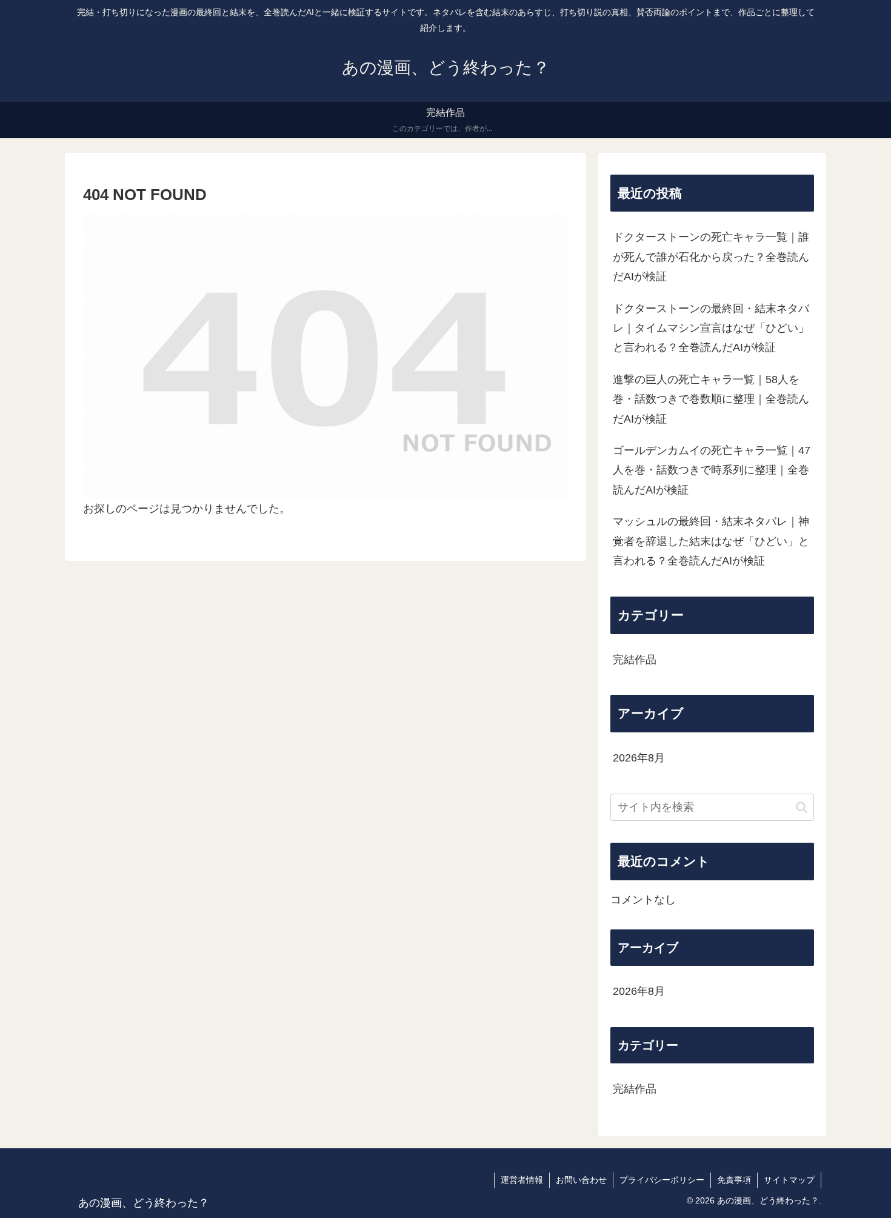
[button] (801, 807)
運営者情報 (522, 1180)
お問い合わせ (581, 1180)
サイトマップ (789, 1180)
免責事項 (734, 1180)
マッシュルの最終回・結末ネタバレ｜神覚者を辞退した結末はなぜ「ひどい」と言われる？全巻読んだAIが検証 (711, 541)
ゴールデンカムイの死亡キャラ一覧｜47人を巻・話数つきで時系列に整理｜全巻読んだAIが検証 (711, 470)
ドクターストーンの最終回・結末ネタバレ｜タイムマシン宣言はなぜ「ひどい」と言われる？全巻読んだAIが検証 (711, 328)
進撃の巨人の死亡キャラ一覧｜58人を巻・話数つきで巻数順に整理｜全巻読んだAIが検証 (711, 399)
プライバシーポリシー (661, 1180)
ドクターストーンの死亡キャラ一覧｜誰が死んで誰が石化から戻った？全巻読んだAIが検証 (711, 257)
